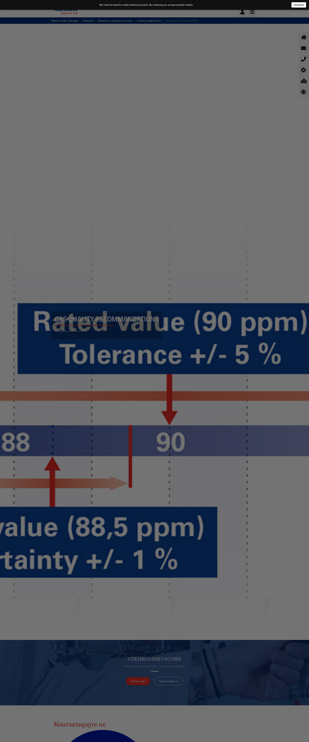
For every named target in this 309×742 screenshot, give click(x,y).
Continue (299, 5)
